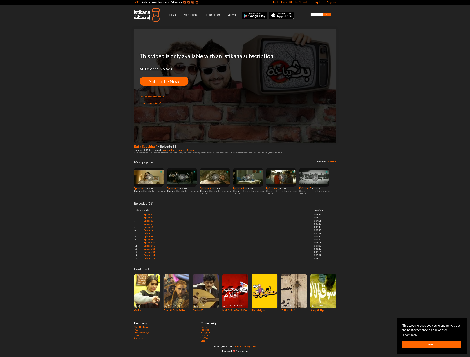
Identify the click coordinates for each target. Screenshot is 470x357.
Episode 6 (271, 188)
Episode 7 (148, 233)
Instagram (206, 332)
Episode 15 (305, 188)
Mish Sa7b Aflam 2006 (234, 310)
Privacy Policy (249, 346)
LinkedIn (205, 335)
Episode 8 (148, 236)
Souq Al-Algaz (318, 310)
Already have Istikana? (150, 103)
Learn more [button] (410, 335)
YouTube (205, 338)
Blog (203, 340)
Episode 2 (172, 188)
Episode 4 (148, 223)
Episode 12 (149, 248)
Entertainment (178, 150)
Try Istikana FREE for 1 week (290, 2)
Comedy (166, 150)
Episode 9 (148, 239)
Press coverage (141, 332)
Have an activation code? (152, 96)
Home (172, 14)
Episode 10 (149, 242)
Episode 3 (205, 188)
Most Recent (213, 14)
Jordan (190, 150)
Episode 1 (139, 188)
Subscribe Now (164, 81)
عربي (136, 1)
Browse (232, 14)
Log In (317, 2)
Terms (238, 346)
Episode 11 (149, 245)
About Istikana (141, 327)
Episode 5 (238, 188)
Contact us (139, 338)
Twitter (204, 327)
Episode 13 (149, 252)
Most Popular (191, 14)
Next (333, 161)
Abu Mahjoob (259, 310)
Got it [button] (431, 344)
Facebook (205, 329)
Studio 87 (198, 310)
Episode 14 (149, 255)
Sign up (331, 2)
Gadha (137, 310)
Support (138, 335)
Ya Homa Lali (288, 310)
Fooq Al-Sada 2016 (174, 310)
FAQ (136, 329)
